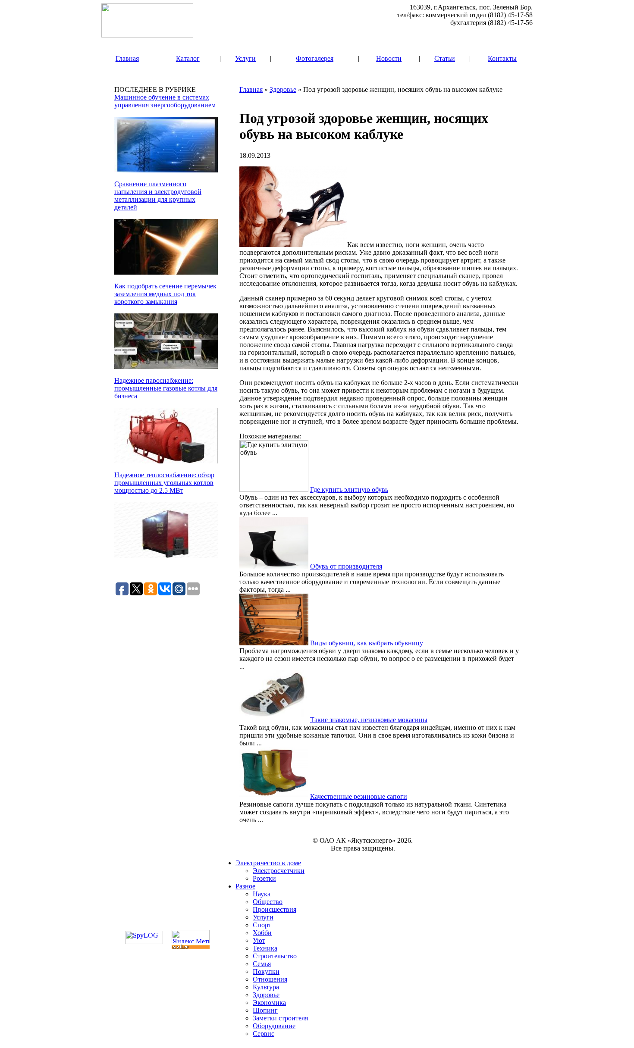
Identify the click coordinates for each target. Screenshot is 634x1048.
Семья (262, 963)
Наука (261, 894)
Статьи (444, 58)
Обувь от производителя (346, 566)
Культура (266, 987)
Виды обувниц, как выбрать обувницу (366, 643)
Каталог (188, 58)
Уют (259, 940)
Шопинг (265, 1010)
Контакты (502, 58)
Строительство (275, 956)
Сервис (263, 1033)
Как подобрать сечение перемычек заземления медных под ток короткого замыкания (165, 293)
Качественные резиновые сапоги (358, 796)
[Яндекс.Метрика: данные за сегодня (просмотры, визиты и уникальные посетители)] (191, 936)
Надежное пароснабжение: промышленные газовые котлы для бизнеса (165, 388)
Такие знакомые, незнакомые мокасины (368, 719)
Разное (245, 886)
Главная (127, 58)
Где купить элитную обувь (349, 489)
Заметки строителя (280, 1018)
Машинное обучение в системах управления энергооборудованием (165, 101)
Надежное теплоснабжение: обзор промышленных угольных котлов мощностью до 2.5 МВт (164, 482)
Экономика (269, 1002)
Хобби (262, 932)
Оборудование (274, 1025)
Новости (389, 58)
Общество (267, 901)
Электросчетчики (278, 870)
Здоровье (283, 89)
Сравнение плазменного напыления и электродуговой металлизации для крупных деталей (157, 195)
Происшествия (274, 909)
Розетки (264, 878)
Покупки (266, 971)
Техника (265, 948)
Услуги (245, 58)
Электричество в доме (268, 863)
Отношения (270, 979)
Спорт (262, 925)
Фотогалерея (314, 58)
